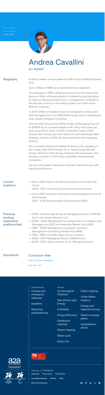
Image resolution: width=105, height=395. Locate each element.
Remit (61, 378)
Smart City (63, 341)
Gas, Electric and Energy (66, 302)
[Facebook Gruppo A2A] (81, 383)
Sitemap (53, 378)
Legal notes (35, 374)
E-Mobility (63, 309)
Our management (9, 31)
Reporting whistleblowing (39, 311)
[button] (65, 260)
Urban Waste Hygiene (88, 298)
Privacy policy (47, 374)
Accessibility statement (39, 378)
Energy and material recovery (90, 307)
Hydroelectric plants (88, 326)
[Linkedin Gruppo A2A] (90, 383)
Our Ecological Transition (65, 292)
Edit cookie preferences (39, 383)
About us (12, 28)
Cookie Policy (60, 374)
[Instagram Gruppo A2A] (86, 383)
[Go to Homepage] (14, 371)
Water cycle (64, 335)
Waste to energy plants (90, 317)
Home (5, 28)
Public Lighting (89, 290)
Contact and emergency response (38, 294)
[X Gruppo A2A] (95, 383)
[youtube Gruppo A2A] (99, 383)
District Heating (66, 329)
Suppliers (36, 303)
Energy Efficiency (67, 315)
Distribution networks (63, 322)
